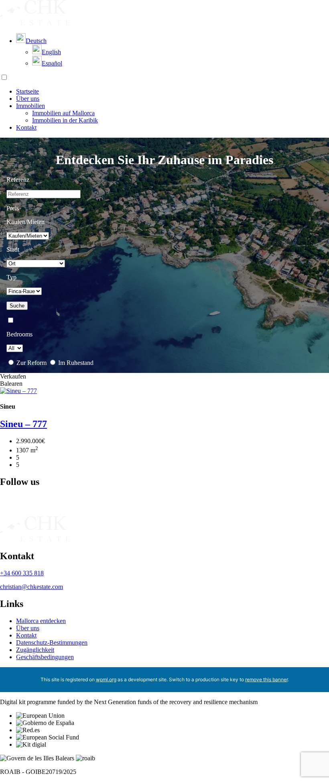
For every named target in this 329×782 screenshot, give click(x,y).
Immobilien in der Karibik (65, 120)
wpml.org (106, 679)
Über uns (27, 98)
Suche (17, 306)
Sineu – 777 (23, 424)
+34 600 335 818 (22, 573)
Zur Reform (31, 362)
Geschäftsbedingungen (45, 657)
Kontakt (26, 127)
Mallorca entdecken (41, 620)
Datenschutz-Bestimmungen (51, 642)
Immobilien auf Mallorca (63, 113)
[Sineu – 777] (18, 390)
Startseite (27, 91)
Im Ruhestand (75, 362)
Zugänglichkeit (35, 649)
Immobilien (30, 105)
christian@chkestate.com (31, 586)
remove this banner (266, 679)
